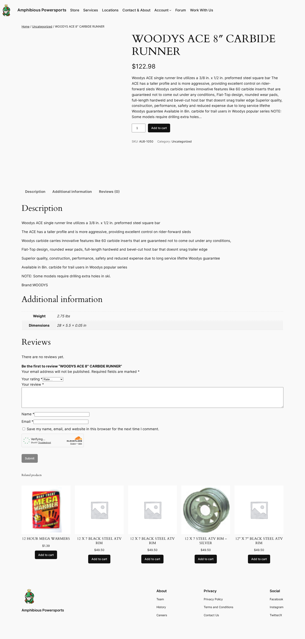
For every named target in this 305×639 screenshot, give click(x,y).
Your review (33, 384)
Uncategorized (42, 26)
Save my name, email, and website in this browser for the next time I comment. (93, 429)
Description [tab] (35, 192)
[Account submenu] (170, 10)
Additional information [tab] (72, 192)
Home (25, 26)
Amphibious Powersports (41, 9)
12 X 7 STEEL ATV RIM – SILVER (206, 541)
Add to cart (159, 128)
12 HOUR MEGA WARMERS (46, 539)
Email (27, 421)
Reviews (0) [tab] (109, 192)
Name (28, 414)
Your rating (32, 379)
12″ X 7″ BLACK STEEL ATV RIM (259, 541)
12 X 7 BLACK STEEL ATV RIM (99, 541)
